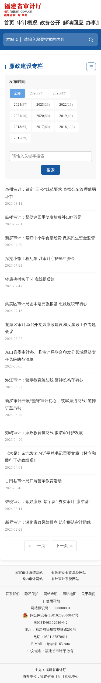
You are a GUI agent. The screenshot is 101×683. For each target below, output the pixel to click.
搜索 (51, 170)
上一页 (37, 545)
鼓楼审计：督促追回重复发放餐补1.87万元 (43, 217)
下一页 (64, 545)
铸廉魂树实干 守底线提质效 (30, 279)
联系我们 (13, 594)
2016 (67, 127)
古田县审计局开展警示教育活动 (33, 481)
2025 (59, 93)
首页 (9, 22)
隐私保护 (32, 594)
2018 (20, 127)
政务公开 (50, 22)
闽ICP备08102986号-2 (51, 622)
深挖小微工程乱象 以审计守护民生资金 (40, 258)
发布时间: (17, 81)
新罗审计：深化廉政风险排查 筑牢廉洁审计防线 (48, 522)
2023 (43, 104)
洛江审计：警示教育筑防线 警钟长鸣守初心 (44, 380)
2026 (36, 93)
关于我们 (88, 594)
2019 (66, 116)
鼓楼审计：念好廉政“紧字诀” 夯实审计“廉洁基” (47, 501)
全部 (17, 93)
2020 (43, 116)
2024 (20, 104)
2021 (20, 116)
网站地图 (69, 594)
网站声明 (51, 594)
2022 (66, 104)
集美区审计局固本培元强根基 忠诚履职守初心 (46, 304)
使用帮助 (53, 601)
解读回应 (73, 22)
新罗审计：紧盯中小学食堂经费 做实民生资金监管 (50, 238)
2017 (43, 127)
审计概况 (27, 22)
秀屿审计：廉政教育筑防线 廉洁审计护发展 (44, 432)
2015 (20, 138)
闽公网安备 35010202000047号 (54, 615)
